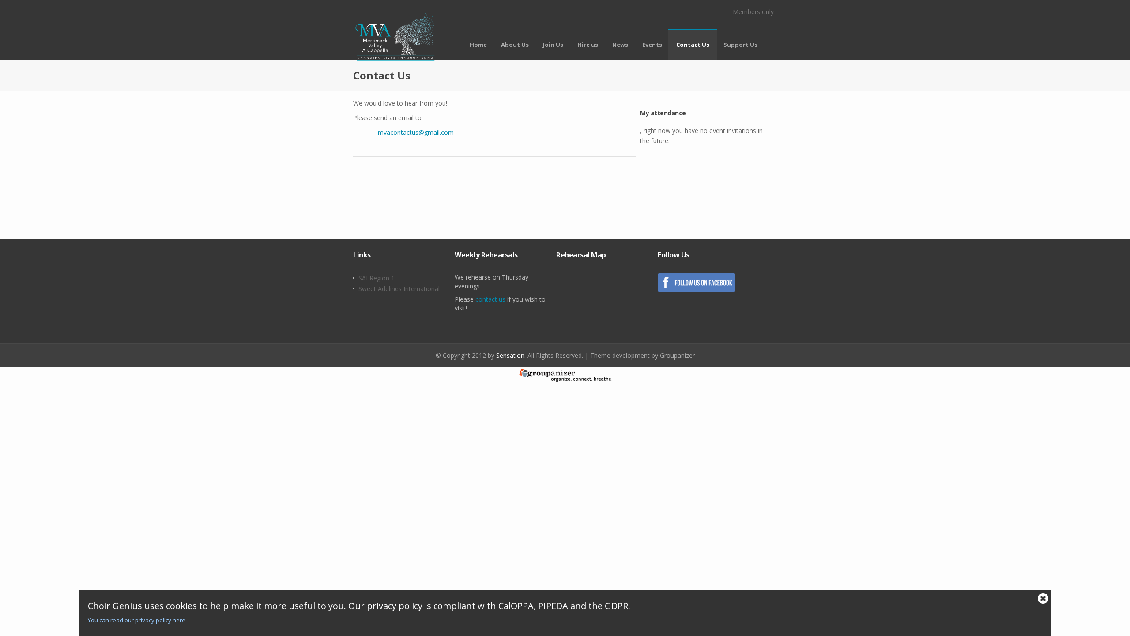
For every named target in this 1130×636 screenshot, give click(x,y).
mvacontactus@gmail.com (416, 132)
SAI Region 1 (376, 278)
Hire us (587, 45)
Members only (753, 12)
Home (478, 45)
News (620, 45)
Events (652, 45)
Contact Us (692, 45)
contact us (490, 299)
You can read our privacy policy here (136, 620)
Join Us (553, 45)
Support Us (740, 45)
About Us (515, 45)
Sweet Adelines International (399, 289)
